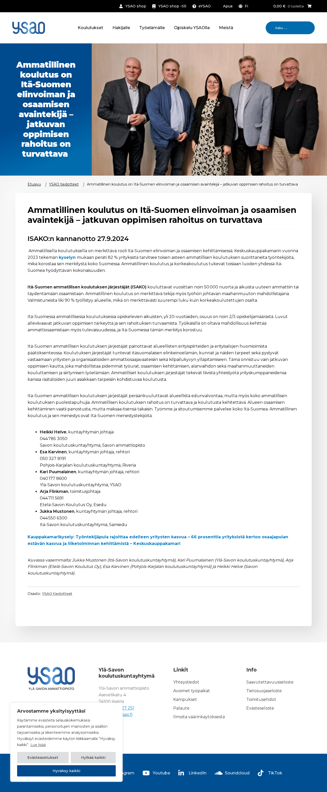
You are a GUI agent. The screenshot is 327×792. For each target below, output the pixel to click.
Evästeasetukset (42, 757)
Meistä (226, 27)
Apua (227, 6)
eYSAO (204, 6)
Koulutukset (90, 27)
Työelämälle (152, 27)
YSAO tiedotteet (64, 184)
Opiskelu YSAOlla (192, 27)
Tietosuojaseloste (264, 690)
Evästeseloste (260, 708)
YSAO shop (135, 6)
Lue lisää (38, 744)
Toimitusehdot (261, 699)
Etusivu (34, 184)
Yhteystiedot (186, 682)
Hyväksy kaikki (66, 771)
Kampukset (185, 699)
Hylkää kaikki (93, 757)
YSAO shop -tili (172, 6)
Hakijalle (121, 27)
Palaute (181, 708)
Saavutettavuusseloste (270, 682)
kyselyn (68, 257)
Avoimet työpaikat (191, 690)
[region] (66, 742)
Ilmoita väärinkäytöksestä (199, 716)
